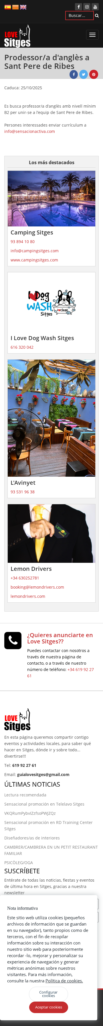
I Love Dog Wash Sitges (42, 338)
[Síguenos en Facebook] (78, 6)
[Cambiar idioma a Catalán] (15, 6)
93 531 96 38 (23, 491)
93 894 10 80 (23, 241)
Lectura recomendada (25, 795)
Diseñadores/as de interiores (32, 838)
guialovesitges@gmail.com (43, 774)
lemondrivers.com (28, 596)
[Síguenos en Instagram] (86, 6)
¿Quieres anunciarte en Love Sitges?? (60, 638)
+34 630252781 (25, 578)
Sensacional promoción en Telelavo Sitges (44, 804)
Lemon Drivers (31, 569)
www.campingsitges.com (34, 260)
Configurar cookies (48, 994)
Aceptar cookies (48, 1007)
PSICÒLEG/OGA (18, 862)
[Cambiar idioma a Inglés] (23, 6)
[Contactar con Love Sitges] (12, 643)
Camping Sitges (32, 232)
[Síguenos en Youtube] (95, 6)
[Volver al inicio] (17, 38)
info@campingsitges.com (35, 250)
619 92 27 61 (24, 765)
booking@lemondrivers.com (37, 587)
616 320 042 (22, 347)
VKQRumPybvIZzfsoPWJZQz (30, 813)
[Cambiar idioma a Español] (7, 6)
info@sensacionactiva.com (29, 131)
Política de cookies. (64, 981)
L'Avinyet (23, 482)
